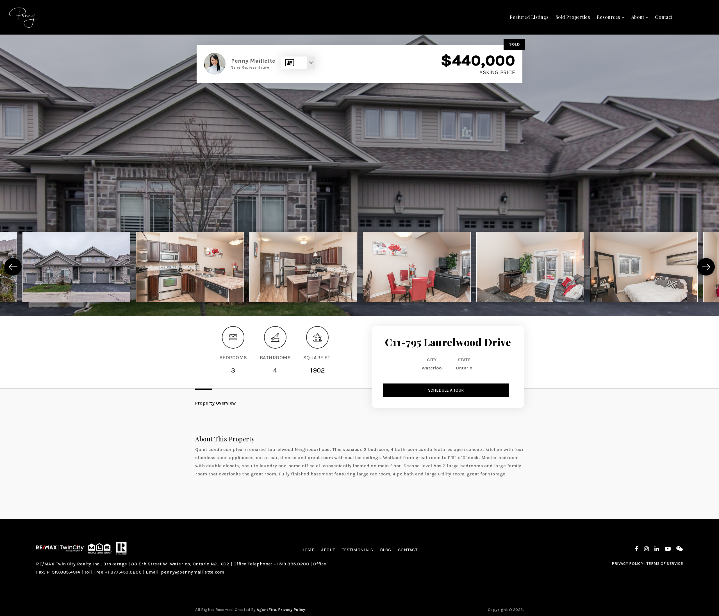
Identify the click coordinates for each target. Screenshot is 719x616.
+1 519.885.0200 (291, 564)
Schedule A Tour (446, 390)
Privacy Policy (291, 609)
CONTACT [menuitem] (408, 549)
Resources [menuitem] (609, 17)
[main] (359, 277)
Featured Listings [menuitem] (529, 17)
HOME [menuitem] (307, 549)
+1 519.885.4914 (63, 572)
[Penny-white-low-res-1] (24, 16)
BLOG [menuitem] (385, 549)
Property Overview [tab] (215, 403)
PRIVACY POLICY (627, 563)
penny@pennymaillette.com (192, 572)
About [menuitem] (638, 17)
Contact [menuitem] (663, 17)
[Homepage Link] (60, 548)
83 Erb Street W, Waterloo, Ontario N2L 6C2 (180, 564)
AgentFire (266, 609)
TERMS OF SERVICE (665, 563)
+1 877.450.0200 (123, 572)
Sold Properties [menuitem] (573, 17)
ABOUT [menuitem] (328, 549)
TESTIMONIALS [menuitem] (357, 549)
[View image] (76, 267)
